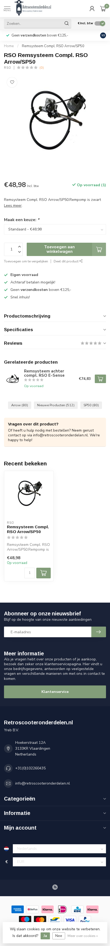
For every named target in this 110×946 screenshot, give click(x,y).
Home (9, 46)
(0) (42, 67)
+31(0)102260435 (30, 768)
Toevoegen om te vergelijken (26, 261)
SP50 (91, 405)
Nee (58, 935)
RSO (7, 67)
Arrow (19, 405)
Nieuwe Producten (55, 405)
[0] (103, 8)
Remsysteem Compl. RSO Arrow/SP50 (53, 46)
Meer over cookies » (83, 935)
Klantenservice (55, 691)
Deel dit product (66, 261)
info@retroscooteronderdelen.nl (42, 783)
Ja (45, 935)
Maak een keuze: (21, 219)
